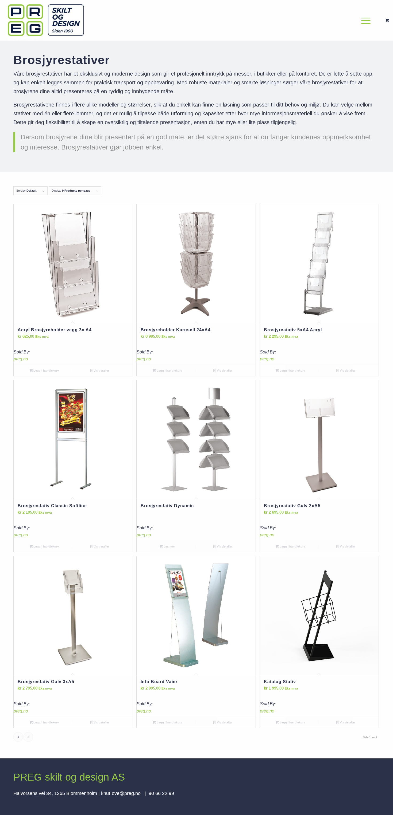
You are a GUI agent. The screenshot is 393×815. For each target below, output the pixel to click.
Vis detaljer (101, 370)
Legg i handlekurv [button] (46, 370)
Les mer (169, 546)
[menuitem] (367, 20)
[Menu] (364, 20)
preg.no (21, 359)
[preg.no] (46, 20)
